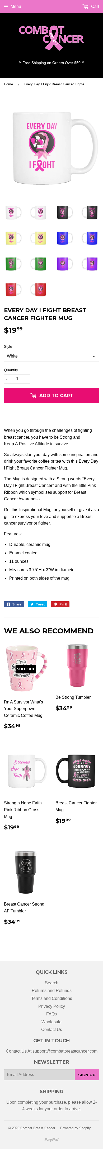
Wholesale (51, 1022)
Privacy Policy (51, 1006)
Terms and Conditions (51, 998)
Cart (94, 6)
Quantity (11, 370)
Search (51, 983)
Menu (16, 6)
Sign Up (87, 1074)
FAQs (51, 1014)
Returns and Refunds (52, 990)
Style (8, 346)
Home (8, 84)
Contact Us (51, 1029)
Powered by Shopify (75, 1128)
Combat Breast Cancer (37, 1128)
